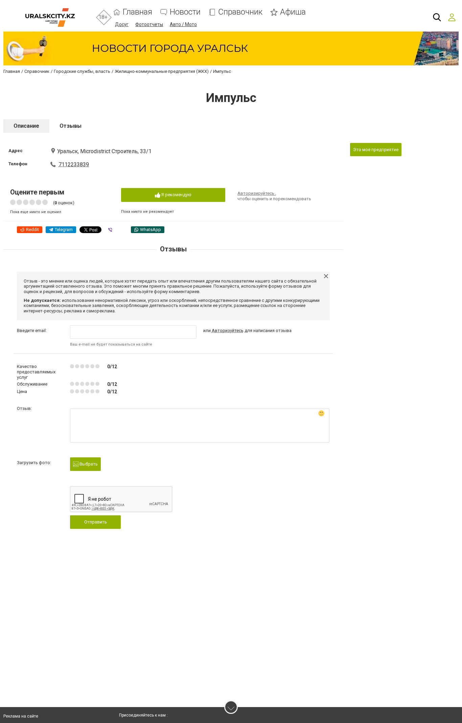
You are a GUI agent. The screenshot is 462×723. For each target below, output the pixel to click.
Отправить (95, 521)
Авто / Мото (183, 24)
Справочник (240, 12)
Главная (137, 12)
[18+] (49, 17)
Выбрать (88, 464)
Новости (185, 12)
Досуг (122, 24)
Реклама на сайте (20, 716)
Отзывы (71, 126)
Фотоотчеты (149, 24)
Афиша (293, 12)
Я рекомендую (175, 194)
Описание (26, 126)
